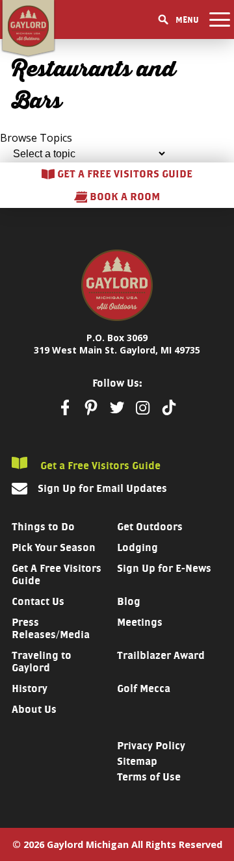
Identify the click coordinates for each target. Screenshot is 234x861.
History (29, 688)
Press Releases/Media (51, 628)
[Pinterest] (91, 407)
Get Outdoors (150, 526)
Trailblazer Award (161, 655)
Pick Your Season (54, 547)
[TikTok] (169, 407)
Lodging (137, 547)
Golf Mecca (143, 688)
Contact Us (38, 601)
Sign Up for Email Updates (102, 488)
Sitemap (137, 761)
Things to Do (43, 526)
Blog (128, 601)
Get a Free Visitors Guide (99, 465)
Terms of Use (149, 777)
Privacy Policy (151, 745)
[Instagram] (143, 408)
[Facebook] (65, 407)
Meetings (139, 622)
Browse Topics (36, 138)
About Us (34, 709)
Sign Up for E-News (164, 568)
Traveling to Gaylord (42, 661)
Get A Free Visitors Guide (56, 574)
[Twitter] (117, 407)
